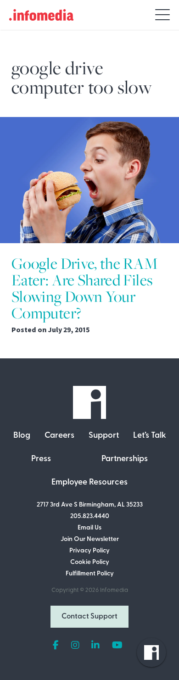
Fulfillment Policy (90, 573)
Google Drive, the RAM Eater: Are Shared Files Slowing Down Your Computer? (84, 288)
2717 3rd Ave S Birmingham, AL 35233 (90, 505)
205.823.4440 (89, 516)
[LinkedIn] (95, 645)
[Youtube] (117, 645)
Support (104, 436)
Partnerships (124, 459)
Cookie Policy (89, 562)
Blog (21, 436)
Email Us (89, 527)
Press (41, 459)
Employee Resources (89, 483)
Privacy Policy (89, 550)
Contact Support (89, 616)
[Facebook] (56, 645)
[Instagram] (75, 645)
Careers (59, 436)
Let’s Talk (149, 436)
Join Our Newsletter (90, 539)
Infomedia (114, 590)
